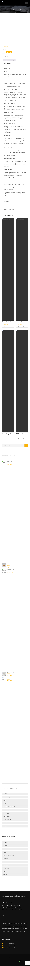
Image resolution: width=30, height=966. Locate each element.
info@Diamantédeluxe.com (12, 945)
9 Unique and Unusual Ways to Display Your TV (11, 905)
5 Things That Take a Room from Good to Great (11, 907)
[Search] (26, 445)
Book (4, 800)
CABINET (5, 803)
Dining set (5, 813)
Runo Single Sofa (7, 434)
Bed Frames (6, 793)
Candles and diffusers (8, 806)
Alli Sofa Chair (20, 434)
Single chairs (8, 56)
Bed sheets (6, 797)
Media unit (5, 816)
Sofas (4, 823)
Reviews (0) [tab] (12, 60)
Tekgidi (22, 956)
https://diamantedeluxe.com (12, 947)
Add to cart (9, 52)
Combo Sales (6, 810)
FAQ (3, 915)
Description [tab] (6, 60)
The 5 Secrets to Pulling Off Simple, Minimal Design (12, 909)
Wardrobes (6, 826)
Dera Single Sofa (7, 322)
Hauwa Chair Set (21, 322)
